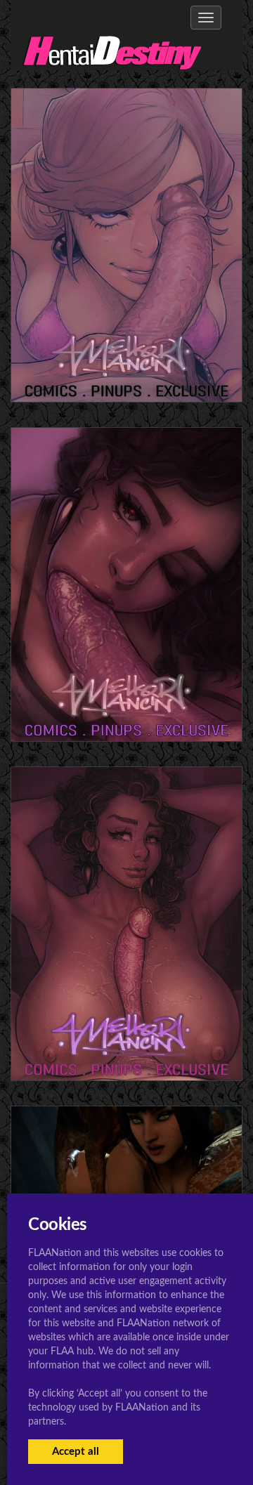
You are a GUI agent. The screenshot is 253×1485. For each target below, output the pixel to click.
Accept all (75, 1451)
